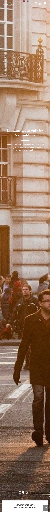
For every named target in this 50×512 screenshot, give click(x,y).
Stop (30, 492)
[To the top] (46, 508)
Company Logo (8, 4)
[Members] (40, 3)
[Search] (36, 3)
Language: (19, 1)
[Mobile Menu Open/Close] (45, 3)
